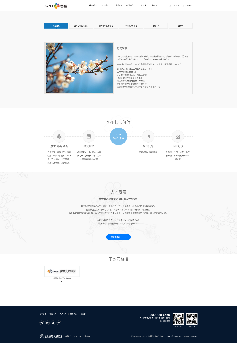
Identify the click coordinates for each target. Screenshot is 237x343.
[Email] (53, 323)
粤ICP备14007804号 (175, 336)
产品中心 (62, 314)
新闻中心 (105, 5)
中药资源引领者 (131, 26)
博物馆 (154, 5)
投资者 (83, 314)
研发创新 (130, 5)
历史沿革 (56, 26)
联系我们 (67, 336)
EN (175, 5)
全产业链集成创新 (81, 26)
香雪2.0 (156, 26)
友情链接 (86, 336)
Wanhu (194, 336)
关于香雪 (93, 5)
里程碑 (180, 26)
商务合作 (73, 314)
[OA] (59, 323)
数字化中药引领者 (106, 26)
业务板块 (142, 5)
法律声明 (77, 336)
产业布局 (118, 5)
